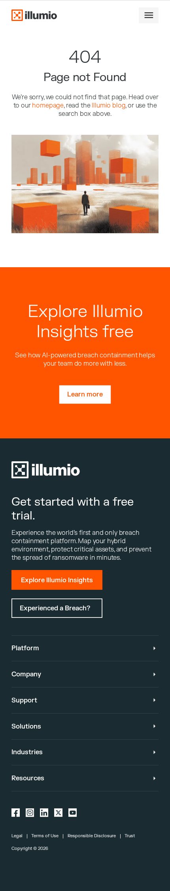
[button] (149, 15)
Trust (130, 835)
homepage (48, 105)
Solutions (26, 726)
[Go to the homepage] (34, 15)
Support (24, 700)
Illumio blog (108, 105)
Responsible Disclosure (92, 835)
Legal (17, 835)
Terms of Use (45, 835)
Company (26, 674)
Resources (27, 778)
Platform (25, 648)
